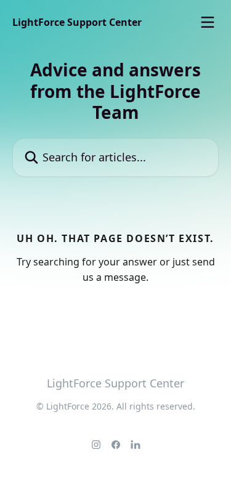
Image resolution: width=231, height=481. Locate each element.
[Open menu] (208, 22)
